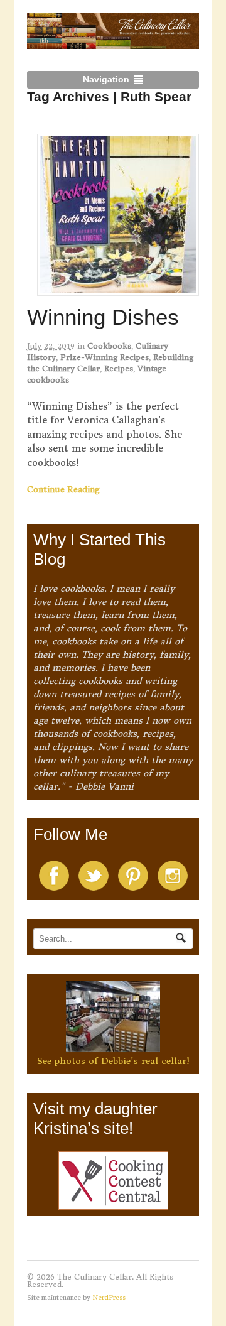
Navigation (106, 79)
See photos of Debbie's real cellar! (113, 1061)
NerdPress (109, 1297)
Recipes (118, 368)
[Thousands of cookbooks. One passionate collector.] (113, 42)
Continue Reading (63, 489)
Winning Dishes (103, 317)
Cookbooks (109, 346)
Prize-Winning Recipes (104, 357)
